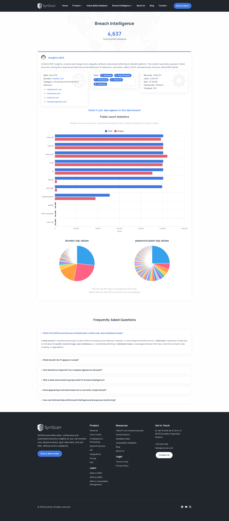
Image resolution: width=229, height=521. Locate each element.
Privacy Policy (122, 465)
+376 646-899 (161, 444)
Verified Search (123, 434)
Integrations (95, 454)
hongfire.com (58, 78)
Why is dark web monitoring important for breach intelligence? (74, 380)
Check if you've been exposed (129, 430)
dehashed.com (53, 93)
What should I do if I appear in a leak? (61, 360)
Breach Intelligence (121, 5)
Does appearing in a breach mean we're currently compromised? (74, 390)
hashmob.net (53, 97)
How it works (95, 434)
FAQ (91, 462)
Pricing (93, 458)
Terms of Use (122, 461)
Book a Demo (182, 5)
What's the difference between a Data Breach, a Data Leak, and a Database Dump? (83, 333)
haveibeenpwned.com (57, 101)
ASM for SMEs (96, 477)
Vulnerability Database (97, 5)
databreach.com (54, 89)
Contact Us (164, 455)
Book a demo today (50, 453)
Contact (163, 5)
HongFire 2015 (56, 57)
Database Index (123, 438)
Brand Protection (97, 446)
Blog (152, 5)
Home (65, 5)
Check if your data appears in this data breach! (114, 110)
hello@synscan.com (164, 448)
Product (76, 5)
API (91, 450)
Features (94, 430)
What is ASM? (96, 473)
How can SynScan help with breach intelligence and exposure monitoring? (79, 400)
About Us (141, 5)
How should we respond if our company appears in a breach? (72, 370)
